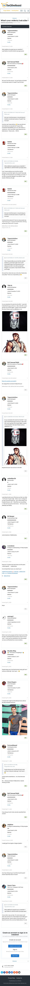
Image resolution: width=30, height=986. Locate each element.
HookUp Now (13, 10)
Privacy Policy (11, 978)
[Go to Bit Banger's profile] (4, 517)
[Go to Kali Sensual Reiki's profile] (4, 63)
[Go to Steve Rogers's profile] (4, 683)
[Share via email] (19, 972)
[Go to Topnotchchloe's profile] (4, 32)
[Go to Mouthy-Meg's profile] (4, 652)
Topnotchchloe (9, 22)
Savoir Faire (11, 885)
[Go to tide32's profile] (4, 143)
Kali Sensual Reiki (13, 62)
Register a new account (15, 946)
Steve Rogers (11, 682)
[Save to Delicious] (12, 972)
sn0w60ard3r (11, 478)
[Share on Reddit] (14, 972)
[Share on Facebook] (4, 972)
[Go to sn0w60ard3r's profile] (4, 480)
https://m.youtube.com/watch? (9, 381)
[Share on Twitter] (2, 972)
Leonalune (10, 546)
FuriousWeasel (12, 745)
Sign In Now (15, 955)
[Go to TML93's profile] (4, 287)
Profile (8, 42)
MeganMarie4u (8, 766)
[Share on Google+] (7, 972)
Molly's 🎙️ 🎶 (7, 575)
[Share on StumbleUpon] (17, 972)
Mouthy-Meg (11, 651)
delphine (10, 824)
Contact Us (19, 978)
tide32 (9, 142)
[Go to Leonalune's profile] (4, 547)
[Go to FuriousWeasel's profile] (4, 746)
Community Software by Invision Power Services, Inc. (15, 983)
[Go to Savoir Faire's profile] (4, 887)
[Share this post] (27, 46)
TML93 (9, 285)
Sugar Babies (5, 10)
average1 (10, 616)
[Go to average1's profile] (4, 618)
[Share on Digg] (9, 972)
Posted (7, 46)
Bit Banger (10, 516)
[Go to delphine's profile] (4, 826)
